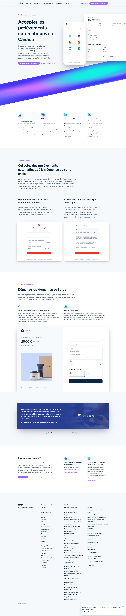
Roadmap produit (93, 542)
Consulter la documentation (28, 63)
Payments (44, 551)
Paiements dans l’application (72, 529)
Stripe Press (91, 549)
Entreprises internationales (72, 526)
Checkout (44, 519)
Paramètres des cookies (95, 533)
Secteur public (68, 560)
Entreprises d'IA (69, 541)
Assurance (67, 550)
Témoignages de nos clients (96, 510)
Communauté (92, 515)
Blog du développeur (70, 599)
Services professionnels (71, 557)
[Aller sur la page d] (20, 505)
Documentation (69, 585)
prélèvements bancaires (30, 179)
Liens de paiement (46, 548)
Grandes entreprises (70, 507)
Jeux (65, 545)
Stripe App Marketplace (71, 571)
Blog (89, 512)
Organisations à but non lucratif (73, 555)
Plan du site (91, 531)
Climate (43, 522)
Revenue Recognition (47, 558)
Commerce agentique (70, 512)
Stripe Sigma (45, 560)
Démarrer (22, 477)
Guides (90, 507)
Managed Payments (47, 546)
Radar (43, 555)
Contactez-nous (92, 552)
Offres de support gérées (95, 561)
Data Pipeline (45, 529)
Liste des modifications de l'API (73, 592)
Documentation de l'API (71, 587)
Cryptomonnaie (45, 527)
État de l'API (67, 590)
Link (42, 543)
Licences (90, 528)
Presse (90, 547)
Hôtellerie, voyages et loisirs (72, 548)
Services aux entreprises (71, 578)
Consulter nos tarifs (70, 472)
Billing (43, 515)
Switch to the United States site (92, 612)
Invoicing (43, 539)
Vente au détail (68, 562)
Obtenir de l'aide (92, 559)
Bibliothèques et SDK (70, 594)
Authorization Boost (47, 512)
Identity (43, 536)
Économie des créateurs (71, 543)
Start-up (66, 510)
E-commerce (68, 517)
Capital (43, 517)
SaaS (65, 538)
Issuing (43, 541)
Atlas (42, 510)
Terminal (43, 565)
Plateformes (68, 536)
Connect (43, 524)
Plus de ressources (93, 535)
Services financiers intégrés (72, 519)
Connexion (83, 3)
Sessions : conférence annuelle (97, 517)
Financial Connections (47, 534)
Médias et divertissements (72, 553)
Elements (44, 531)
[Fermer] (123, 607)
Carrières (90, 545)
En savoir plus (92, 480)
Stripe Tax (44, 562)
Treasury (44, 567)
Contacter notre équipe (98, 3)
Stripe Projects (68, 597)
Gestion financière (69, 533)
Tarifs (67, 3)
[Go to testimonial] (62, 427)
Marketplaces (68, 531)
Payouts (43, 553)
